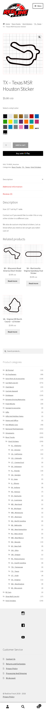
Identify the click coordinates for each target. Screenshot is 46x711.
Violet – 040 (21, 122)
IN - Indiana (15, 487)
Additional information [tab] (12, 186)
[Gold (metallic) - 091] (16, 116)
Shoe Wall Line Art (12, 596)
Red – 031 (31, 116)
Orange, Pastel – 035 (26, 122)
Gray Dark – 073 (5, 127)
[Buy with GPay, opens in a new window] (23, 153)
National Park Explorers (14, 429)
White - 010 (10, 116)
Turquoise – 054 (31, 122)
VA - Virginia (15, 580)
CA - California (16, 454)
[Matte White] (37, 127)
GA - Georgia (16, 475)
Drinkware (9, 395)
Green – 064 (5, 122)
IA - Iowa (14, 479)
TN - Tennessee (17, 567)
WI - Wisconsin (16, 588)
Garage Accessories (13, 408)
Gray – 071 (16, 127)
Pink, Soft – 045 (21, 127)
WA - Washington (17, 584)
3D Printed (9, 370)
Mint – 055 (16, 122)
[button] (39, 37)
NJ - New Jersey (17, 534)
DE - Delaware (16, 466)
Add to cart (20, 145)
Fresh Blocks (10, 404)
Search (23, 707)
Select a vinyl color (11, 108)
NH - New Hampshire (19, 529)
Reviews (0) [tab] (7, 194)
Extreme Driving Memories (15, 399)
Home (8, 24)
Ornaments (10, 433)
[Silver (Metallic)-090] (26, 116)
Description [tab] (8, 179)
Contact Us (10, 659)
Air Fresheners (11, 374)
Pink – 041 (37, 122)
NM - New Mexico (17, 538)
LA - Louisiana (16, 500)
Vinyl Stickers (27, 24)
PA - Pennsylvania (18, 559)
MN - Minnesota (17, 512)
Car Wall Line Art (12, 383)
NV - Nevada (15, 542)
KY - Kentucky (16, 496)
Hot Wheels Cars (12, 425)
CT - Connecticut (17, 462)
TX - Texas (37, 24)
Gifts (7, 412)
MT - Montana (16, 517)
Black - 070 (5, 116)
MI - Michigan (16, 508)
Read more (12, 281)
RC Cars (8, 592)
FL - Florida (15, 471)
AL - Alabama (16, 445)
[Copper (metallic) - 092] (21, 116)
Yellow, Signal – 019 (31, 127)
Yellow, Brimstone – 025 (10, 122)
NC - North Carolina (18, 521)
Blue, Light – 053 (10, 127)
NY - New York (16, 546)
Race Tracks (16, 24)
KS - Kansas (15, 492)
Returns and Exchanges (16, 664)
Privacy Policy (12, 668)
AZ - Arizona (15, 450)
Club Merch (10, 387)
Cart (35, 704)
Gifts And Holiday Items (14, 416)
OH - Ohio (15, 550)
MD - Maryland (16, 504)
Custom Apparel (12, 391)
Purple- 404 (26, 127)
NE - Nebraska (16, 525)
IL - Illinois (15, 483)
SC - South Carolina (18, 563)
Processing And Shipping (16, 673)
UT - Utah (15, 575)
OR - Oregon (15, 554)
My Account (11, 678)
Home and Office (12, 420)
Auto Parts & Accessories (15, 378)
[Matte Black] (5, 132)
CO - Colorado (16, 458)
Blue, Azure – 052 (37, 116)
